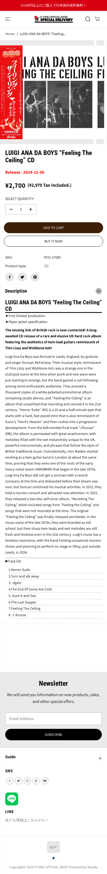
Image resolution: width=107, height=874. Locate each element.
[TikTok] (36, 780)
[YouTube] (45, 780)
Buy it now (53, 241)
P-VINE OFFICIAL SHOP (51, 867)
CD (46, 265)
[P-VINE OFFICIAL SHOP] (53, 19)
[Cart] (97, 19)
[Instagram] (27, 780)
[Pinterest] (35, 277)
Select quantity (19, 198)
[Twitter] (22, 277)
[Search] (87, 19)
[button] (8, 19)
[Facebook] (9, 277)
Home (10, 33)
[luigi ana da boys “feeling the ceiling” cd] (47, 92)
